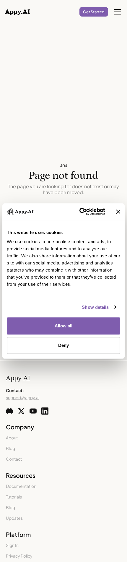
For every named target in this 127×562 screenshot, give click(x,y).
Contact (14, 459)
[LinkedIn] (44, 411)
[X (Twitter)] (21, 411)
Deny (63, 345)
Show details (95, 307)
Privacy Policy (19, 555)
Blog (10, 448)
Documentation (21, 486)
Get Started (94, 11)
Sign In (12, 545)
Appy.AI (18, 378)
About (12, 437)
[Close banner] (118, 211)
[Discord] (9, 411)
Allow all (64, 325)
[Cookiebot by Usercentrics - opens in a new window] (80, 211)
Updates (14, 518)
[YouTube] (33, 411)
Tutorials (14, 496)
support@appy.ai (22, 397)
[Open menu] (117, 12)
